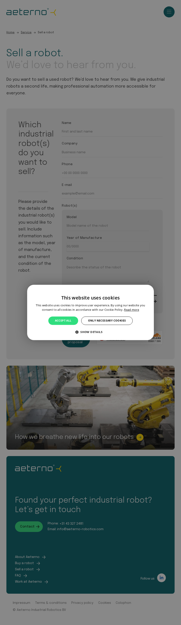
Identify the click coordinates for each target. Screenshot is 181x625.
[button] (90, 332)
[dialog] (90, 312)
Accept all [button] (63, 320)
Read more (131, 310)
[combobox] (148, 290)
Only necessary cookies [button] (107, 320)
